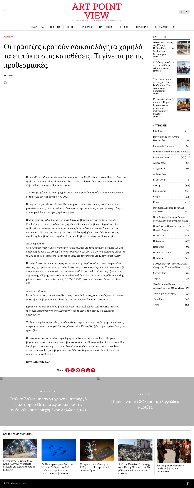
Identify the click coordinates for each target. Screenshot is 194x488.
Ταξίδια (156, 278)
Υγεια (156, 304)
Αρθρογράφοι (159, 174)
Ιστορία (156, 196)
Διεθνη (156, 185)
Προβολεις (158, 246)
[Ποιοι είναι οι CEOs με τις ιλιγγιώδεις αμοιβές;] (145, 401)
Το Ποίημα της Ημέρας (164, 293)
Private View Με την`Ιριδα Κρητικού (171, 151)
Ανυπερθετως (159, 162)
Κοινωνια (8, 37)
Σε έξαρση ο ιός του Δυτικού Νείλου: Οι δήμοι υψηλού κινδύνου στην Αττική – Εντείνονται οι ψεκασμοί (57, 469)
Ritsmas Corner (161, 157)
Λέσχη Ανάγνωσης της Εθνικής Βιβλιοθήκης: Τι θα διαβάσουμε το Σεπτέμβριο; (163, 48)
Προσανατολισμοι (162, 252)
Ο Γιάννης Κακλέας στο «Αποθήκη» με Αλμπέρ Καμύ (163, 65)
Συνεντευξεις (159, 272)
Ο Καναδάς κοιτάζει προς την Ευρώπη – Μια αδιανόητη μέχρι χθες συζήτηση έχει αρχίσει (164, 106)
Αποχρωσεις (159, 168)
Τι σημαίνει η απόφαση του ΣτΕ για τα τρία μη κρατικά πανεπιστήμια (94, 467)
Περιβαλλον (159, 235)
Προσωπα (158, 258)
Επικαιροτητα (159, 190)
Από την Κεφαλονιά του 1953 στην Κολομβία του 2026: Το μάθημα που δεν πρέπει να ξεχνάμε (134, 469)
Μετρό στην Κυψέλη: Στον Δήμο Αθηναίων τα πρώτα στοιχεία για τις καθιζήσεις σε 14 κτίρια (19, 465)
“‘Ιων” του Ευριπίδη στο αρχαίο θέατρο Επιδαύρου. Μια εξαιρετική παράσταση (163, 85)
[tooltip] (6, 12)
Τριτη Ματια (159, 299)
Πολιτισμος (158, 241)
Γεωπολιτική (159, 179)
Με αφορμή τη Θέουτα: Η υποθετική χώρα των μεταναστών (170, 468)
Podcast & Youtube (163, 146)
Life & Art (158, 131)
